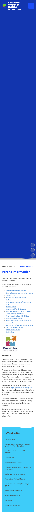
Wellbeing (9, 300)
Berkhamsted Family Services (16, 309)
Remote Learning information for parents (19, 293)
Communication (11, 307)
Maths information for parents (16, 291)
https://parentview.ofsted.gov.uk (21, 388)
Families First (10, 295)
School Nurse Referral (13, 330)
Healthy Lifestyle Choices (14, 318)
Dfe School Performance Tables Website (19, 325)
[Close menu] (31, 6)
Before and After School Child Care (17, 316)
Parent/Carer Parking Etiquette (16, 298)
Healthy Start (10, 332)
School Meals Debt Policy (14, 327)
